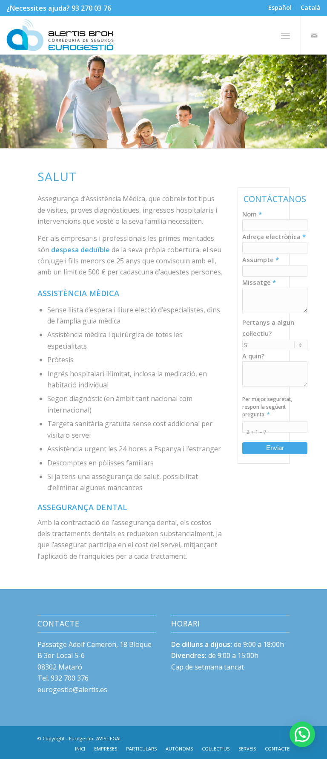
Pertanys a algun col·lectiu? (268, 328)
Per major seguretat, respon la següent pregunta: (267, 406)
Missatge (259, 282)
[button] (302, 734)
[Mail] (314, 35)
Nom (252, 214)
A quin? (253, 356)
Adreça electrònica (274, 236)
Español (280, 7)
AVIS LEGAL (109, 738)
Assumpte (260, 259)
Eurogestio (81, 738)
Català (311, 7)
